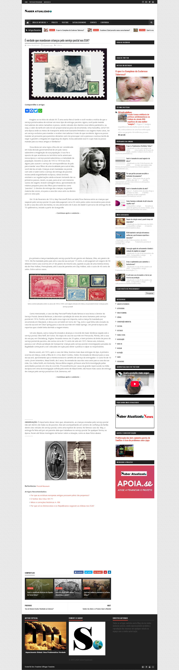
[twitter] (149, 1)
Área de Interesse (39, 22)
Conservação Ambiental (124, 322)
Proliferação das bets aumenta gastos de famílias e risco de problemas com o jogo (132, 439)
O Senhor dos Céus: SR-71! (42, 499)
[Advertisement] (68, 234)
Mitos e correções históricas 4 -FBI (45, 502)
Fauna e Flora (121, 335)
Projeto (55, 22)
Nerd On (119, 344)
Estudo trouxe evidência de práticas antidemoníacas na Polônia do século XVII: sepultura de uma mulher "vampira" (138, 119)
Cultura (59, 45)
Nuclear (119, 348)
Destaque (120, 331)
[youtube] (153, 1)
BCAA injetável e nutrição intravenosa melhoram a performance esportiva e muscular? (137, 235)
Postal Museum (43, 486)
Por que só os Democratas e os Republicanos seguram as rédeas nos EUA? (62, 506)
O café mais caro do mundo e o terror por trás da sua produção (139, 276)
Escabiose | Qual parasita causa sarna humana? (95, 30)
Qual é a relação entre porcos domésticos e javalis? (65, 593)
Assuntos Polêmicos (123, 304)
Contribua (105, 22)
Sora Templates (36, 667)
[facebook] (143, 1)
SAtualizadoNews (125, 112)
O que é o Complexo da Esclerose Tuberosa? (50, 30)
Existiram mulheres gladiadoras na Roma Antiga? (97, 593)
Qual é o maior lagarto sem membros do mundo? (142, 30)
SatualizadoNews (79, 22)
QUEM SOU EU (47, 2)
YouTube (65, 22)
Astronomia (120, 308)
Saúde (76, 30)
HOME (26, 2)
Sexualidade (120, 361)
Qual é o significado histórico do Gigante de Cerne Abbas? (40, 593)
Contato (93, 22)
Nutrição (120, 353)
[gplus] (146, 1)
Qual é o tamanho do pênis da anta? (137, 188)
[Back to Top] (153, 667)
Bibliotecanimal (122, 313)
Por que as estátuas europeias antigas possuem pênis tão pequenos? (60, 495)
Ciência (122, 30)
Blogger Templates (49, 667)
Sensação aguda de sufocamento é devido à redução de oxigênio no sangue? (139, 249)
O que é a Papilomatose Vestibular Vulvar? (139, 146)
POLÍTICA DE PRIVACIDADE (35, 2)
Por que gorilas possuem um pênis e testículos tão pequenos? (137, 174)
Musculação (120, 339)
